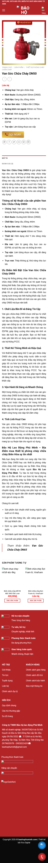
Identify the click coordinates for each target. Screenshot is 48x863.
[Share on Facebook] (9, 142)
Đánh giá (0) (7, 164)
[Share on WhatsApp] (4, 142)
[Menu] (3, 10)
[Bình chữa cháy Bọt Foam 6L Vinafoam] (35, 577)
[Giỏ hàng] (44, 10)
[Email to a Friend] (19, 142)
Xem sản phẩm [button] (12, 600)
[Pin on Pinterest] (23, 142)
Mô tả (5, 158)
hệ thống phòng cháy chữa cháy (22, 278)
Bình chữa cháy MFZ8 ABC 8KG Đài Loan (12, 592)
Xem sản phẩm (36, 600)
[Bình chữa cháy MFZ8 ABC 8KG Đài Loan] (12, 577)
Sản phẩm (18, 67)
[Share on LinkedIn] (28, 142)
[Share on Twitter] (14, 142)
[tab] (24, 158)
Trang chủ (7, 67)
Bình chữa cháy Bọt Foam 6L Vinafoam (35, 592)
